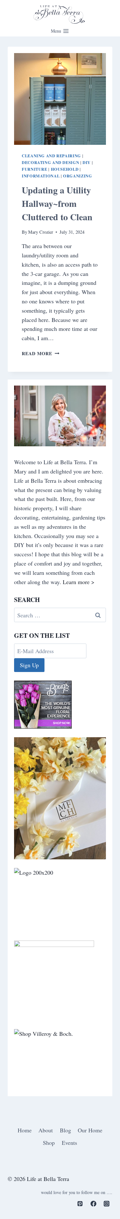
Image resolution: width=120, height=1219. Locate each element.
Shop (49, 1142)
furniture (34, 169)
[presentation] (60, 99)
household (65, 169)
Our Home (90, 1130)
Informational (41, 176)
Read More (40, 353)
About (45, 1130)
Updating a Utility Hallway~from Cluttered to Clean (57, 203)
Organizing (77, 176)
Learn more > (78, 582)
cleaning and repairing (51, 156)
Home (25, 1130)
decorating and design (50, 162)
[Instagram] (106, 1203)
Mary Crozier (40, 232)
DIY (87, 162)
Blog (65, 1130)
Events (69, 1142)
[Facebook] (93, 1203)
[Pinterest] (80, 1203)
